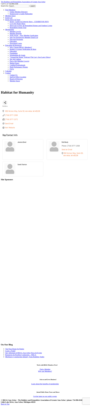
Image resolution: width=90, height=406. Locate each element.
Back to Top (5, 404)
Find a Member (45, 369)
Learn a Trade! (10, 351)
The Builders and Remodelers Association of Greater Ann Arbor (23, 2)
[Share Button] (5, 102)
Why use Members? (45, 371)
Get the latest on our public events (45, 396)
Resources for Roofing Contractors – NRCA (20, 355)
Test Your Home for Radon (14, 349)
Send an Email (67, 149)
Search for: (4, 6)
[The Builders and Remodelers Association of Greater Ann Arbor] (6, 87)
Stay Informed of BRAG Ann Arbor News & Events (23, 353)
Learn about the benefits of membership (45, 384)
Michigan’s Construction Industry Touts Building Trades (24, 357)
